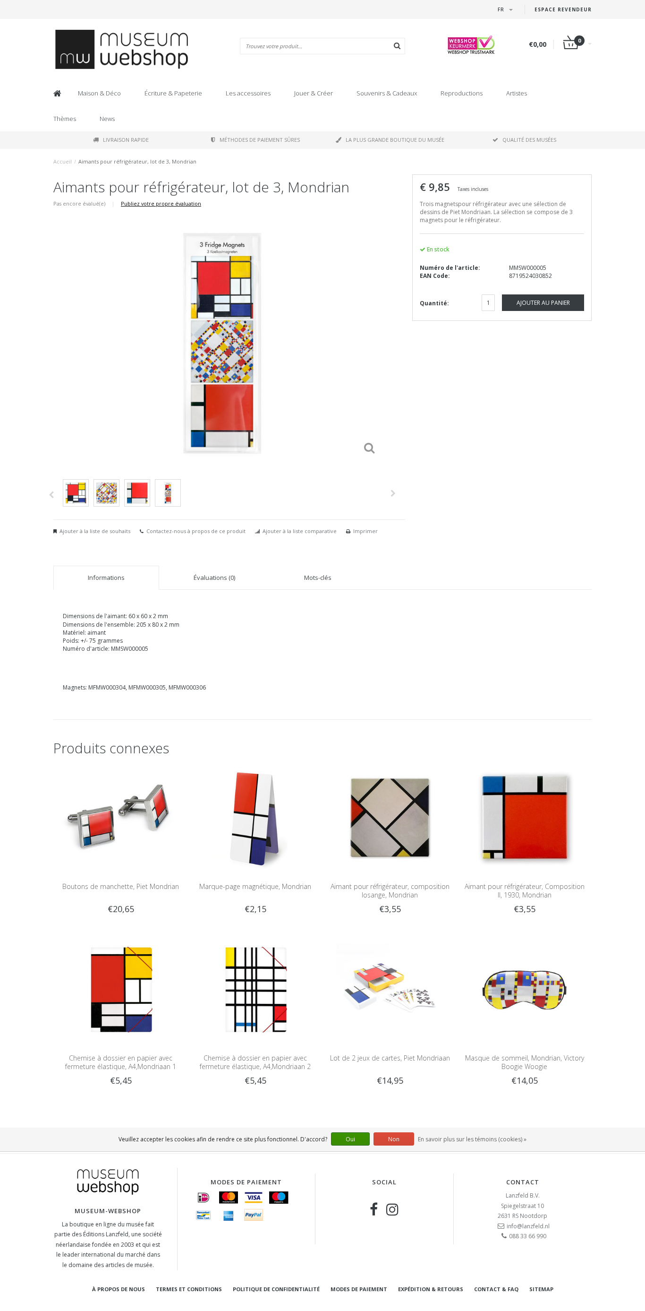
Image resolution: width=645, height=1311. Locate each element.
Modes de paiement (359, 1289)
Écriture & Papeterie (173, 93)
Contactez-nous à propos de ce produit (196, 531)
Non (393, 1139)
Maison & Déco (99, 93)
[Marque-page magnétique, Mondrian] (255, 817)
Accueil (62, 161)
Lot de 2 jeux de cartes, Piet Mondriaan (390, 1057)
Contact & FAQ (496, 1289)
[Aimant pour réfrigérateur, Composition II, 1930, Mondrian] (524, 817)
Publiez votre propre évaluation (161, 203)
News (107, 118)
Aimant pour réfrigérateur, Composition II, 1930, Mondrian (525, 890)
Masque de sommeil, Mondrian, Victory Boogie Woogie (524, 1062)
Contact (522, 1182)
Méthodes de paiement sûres (260, 139)
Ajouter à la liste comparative (300, 531)
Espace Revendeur (563, 9)
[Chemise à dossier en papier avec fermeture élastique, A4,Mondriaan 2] (255, 989)
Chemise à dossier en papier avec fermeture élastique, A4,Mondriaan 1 (120, 1062)
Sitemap (541, 1289)
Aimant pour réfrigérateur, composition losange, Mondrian (390, 890)
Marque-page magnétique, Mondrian (255, 886)
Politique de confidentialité (276, 1289)
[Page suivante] (393, 493)
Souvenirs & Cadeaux (386, 93)
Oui (350, 1139)
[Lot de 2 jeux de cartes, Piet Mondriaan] (389, 989)
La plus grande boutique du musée (395, 139)
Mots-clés (317, 577)
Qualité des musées (529, 139)
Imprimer (365, 531)
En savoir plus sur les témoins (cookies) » (472, 1139)
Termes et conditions (189, 1289)
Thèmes (64, 118)
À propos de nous (118, 1289)
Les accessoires (248, 93)
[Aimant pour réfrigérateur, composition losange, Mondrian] (389, 817)
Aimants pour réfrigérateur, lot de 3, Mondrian (137, 161)
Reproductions (462, 93)
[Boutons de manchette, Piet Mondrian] (120, 817)
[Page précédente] (51, 495)
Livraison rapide (126, 139)
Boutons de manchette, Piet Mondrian (120, 886)
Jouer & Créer (313, 93)
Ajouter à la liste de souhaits (94, 531)
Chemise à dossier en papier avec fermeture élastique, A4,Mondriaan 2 (255, 1062)
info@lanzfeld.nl (528, 1226)
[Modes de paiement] (203, 1197)
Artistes (516, 93)
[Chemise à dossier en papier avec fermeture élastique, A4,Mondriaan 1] (120, 989)
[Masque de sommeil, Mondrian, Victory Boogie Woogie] (524, 989)
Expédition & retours (430, 1289)
